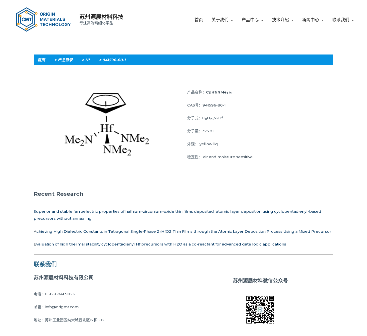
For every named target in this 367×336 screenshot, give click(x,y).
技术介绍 (280, 20)
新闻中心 (310, 20)
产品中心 (250, 20)
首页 (198, 20)
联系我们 (340, 20)
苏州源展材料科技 (101, 17)
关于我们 (219, 20)
